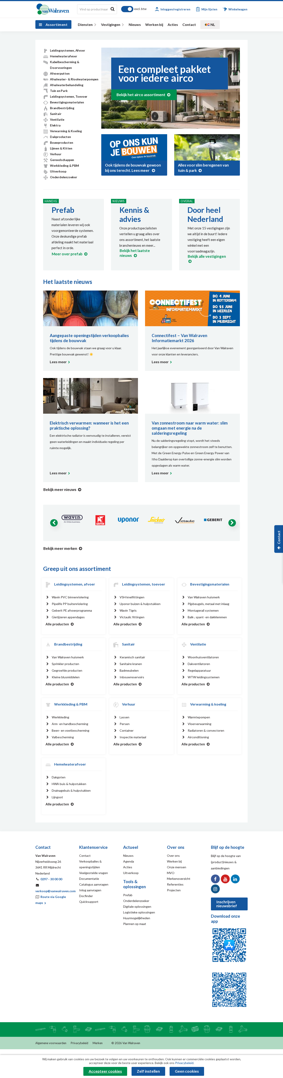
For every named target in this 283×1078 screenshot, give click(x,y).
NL (212, 24)
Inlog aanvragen (90, 890)
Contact (189, 24)
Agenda (128, 861)
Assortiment (56, 24)
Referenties (175, 884)
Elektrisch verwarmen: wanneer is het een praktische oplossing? (89, 425)
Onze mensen (176, 867)
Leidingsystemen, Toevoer (68, 96)
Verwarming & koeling (208, 704)
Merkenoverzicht (178, 878)
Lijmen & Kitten (61, 148)
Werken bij (154, 24)
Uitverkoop (58, 171)
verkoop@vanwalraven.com (55, 891)
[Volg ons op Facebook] (215, 879)
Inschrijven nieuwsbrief (226, 904)
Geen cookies (187, 1071)
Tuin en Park (59, 91)
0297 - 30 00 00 (51, 879)
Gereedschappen (62, 160)
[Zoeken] (112, 8)
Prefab (63, 209)
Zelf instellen (148, 1071)
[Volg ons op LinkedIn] (235, 879)
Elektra (55, 125)
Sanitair (55, 114)
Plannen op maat (134, 924)
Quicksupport (88, 902)
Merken (98, 1043)
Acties (173, 24)
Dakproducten (60, 137)
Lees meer (58, 362)
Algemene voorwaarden (50, 1043)
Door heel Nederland (205, 214)
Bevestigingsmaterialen (67, 102)
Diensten (85, 24)
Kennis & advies (134, 214)
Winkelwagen (237, 9)
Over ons (173, 855)
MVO (170, 873)
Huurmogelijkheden (136, 918)
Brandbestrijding (62, 108)
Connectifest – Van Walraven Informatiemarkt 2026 (179, 338)
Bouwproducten (61, 142)
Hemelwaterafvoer (63, 56)
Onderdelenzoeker (63, 177)
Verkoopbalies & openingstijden (90, 864)
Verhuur (55, 154)
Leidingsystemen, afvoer (74, 584)
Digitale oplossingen (137, 906)
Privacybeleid (79, 1043)
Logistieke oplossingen (139, 912)
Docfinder (86, 896)
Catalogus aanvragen (93, 884)
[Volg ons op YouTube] (225, 879)
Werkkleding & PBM (64, 165)
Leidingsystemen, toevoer (143, 584)
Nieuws (135, 24)
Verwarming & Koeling (66, 131)
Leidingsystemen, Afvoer (67, 50)
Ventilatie (57, 119)
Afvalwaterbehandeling (66, 85)
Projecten (174, 890)
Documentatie (89, 878)
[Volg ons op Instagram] (215, 889)
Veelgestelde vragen (93, 873)
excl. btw (140, 9)
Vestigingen (110, 24)
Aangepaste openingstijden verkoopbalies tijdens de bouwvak (89, 338)
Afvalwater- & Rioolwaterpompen (74, 79)
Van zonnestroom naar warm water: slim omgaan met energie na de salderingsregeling (190, 428)
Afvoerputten (60, 73)
